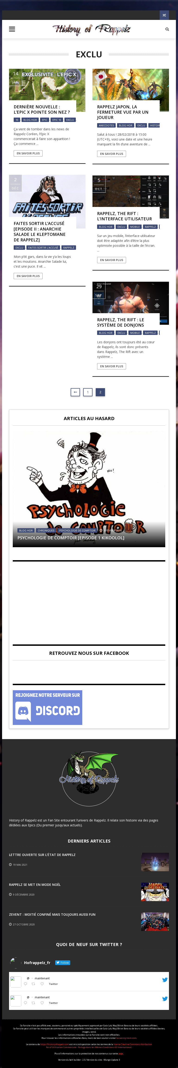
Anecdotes (106, 125)
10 (17, 120)
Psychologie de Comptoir (77, 530)
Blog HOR (30, 120)
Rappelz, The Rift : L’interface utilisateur (124, 216)
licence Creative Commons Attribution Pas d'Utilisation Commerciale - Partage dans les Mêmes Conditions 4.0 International (99, 1046)
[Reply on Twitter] (26, 984)
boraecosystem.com (126, 1038)
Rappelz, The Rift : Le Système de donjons (120, 322)
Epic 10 (56, 120)
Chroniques (46, 530)
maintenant (42, 978)
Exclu (70, 120)
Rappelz (68, 247)
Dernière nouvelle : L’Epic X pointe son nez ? (42, 109)
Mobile (135, 226)
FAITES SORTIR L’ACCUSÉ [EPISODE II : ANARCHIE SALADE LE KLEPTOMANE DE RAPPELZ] (40, 231)
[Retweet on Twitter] (34, 984)
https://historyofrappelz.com (54, 1044)
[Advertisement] (89, 599)
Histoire (156, 125)
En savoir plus (28, 153)
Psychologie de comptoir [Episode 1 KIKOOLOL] (70, 537)
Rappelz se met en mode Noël (34, 884)
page (120, 1053)
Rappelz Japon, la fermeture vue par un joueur (123, 112)
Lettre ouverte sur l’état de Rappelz (42, 855)
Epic (44, 120)
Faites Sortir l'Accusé (43, 247)
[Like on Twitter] (43, 984)
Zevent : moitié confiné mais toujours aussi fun (52, 914)
